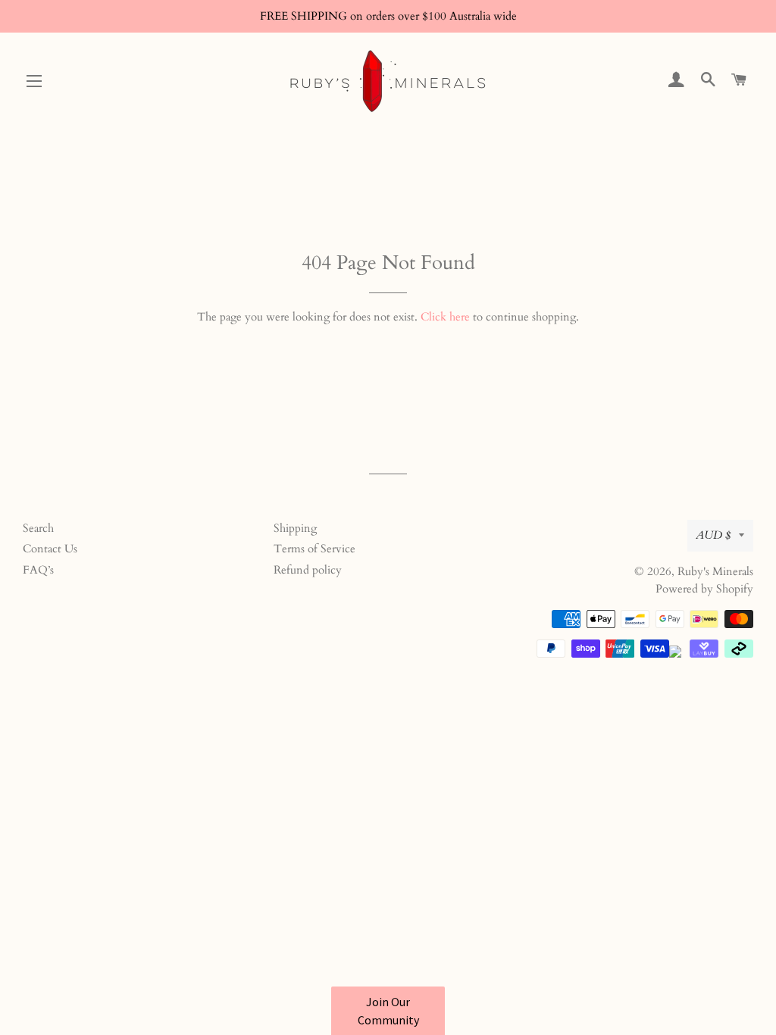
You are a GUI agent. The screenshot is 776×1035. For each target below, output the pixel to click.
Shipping (295, 528)
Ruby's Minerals (715, 571)
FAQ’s (38, 569)
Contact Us (50, 548)
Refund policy (308, 569)
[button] (388, 1011)
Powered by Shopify (704, 588)
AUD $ (713, 535)
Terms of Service (314, 548)
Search (38, 528)
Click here (445, 316)
